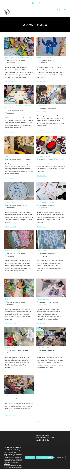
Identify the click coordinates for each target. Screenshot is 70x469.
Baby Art (8, 299)
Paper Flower (10, 347)
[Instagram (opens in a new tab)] (38, 3)
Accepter (30, 457)
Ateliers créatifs (20, 60)
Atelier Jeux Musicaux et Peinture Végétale (18, 107)
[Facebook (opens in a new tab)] (33, 3)
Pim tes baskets (43, 299)
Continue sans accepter (45, 457)
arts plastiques (11, 60)
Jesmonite (9, 202)
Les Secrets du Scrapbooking (17, 57)
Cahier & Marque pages (14, 251)
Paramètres (60, 457)
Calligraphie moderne (45, 202)
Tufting (8, 156)
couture (19, 159)
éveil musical (20, 110)
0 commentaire (11, 62)
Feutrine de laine (43, 156)
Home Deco (41, 251)
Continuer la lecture (10, 82)
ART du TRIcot (11, 396)
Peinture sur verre (44, 57)
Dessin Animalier (43, 106)
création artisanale (22, 205)
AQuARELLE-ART (44, 347)
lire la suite (19, 467)
